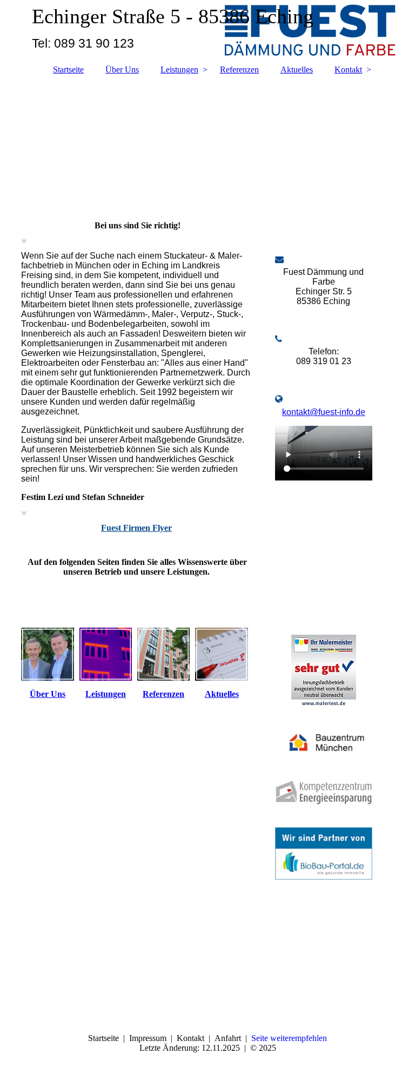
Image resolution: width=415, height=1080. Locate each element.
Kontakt (348, 69)
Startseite (68, 69)
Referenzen (239, 69)
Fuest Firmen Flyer (136, 527)
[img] (207, 142)
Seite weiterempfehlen (289, 1038)
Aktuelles (296, 69)
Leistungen (179, 69)
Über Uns (122, 69)
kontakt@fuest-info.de (323, 412)
